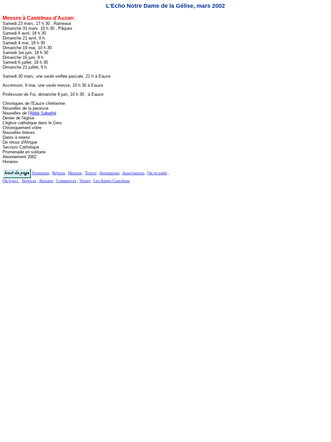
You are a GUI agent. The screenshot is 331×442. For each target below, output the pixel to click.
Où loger (11, 180)
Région (58, 173)
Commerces (66, 180)
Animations (109, 173)
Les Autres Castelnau (111, 180)
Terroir (91, 173)
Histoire (75, 173)
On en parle (157, 173)
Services (29, 180)
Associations (133, 173)
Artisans (46, 180)
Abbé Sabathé (43, 113)
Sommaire (40, 173)
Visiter (85, 180)
